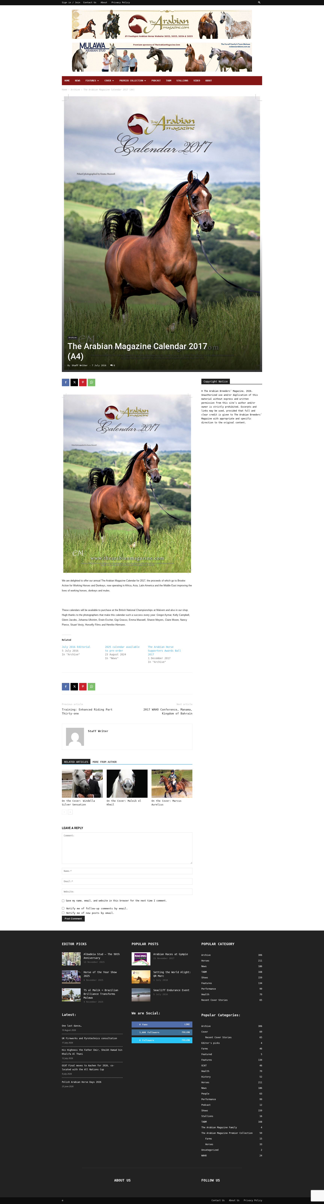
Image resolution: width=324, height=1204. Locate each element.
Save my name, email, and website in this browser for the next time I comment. (116, 900)
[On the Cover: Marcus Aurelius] (172, 784)
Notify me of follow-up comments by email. (97, 908)
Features (91, 80)
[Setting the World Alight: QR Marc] (141, 976)
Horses (205, 1082)
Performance (208, 1099)
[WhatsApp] (91, 382)
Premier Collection (131, 80)
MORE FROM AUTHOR (105, 761)
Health (205, 1071)
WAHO (204, 1155)
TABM (168, 80)
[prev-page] (64, 812)
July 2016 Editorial (76, 646)
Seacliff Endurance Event (171, 990)
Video (197, 80)
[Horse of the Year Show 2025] (71, 976)
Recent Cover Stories (218, 1037)
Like (187, 1024)
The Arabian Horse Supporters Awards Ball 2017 (164, 650)
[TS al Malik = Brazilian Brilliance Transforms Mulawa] (71, 994)
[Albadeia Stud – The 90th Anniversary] (71, 958)
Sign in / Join (71, 2)
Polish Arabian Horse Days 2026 (81, 1082)
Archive (75, 89)
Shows (204, 1110)
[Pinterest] (83, 382)
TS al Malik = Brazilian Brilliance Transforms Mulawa (101, 994)
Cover (107, 80)
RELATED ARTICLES (76, 761)
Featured (206, 1054)
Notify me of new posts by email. (90, 913)
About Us (234, 1200)
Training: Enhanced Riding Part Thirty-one (87, 711)
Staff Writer (80, 365)
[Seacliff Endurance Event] (141, 994)
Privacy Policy (121, 2)
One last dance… (72, 1025)
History (206, 1077)
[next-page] (70, 812)
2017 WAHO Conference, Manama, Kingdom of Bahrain (167, 711)
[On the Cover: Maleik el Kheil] (127, 784)
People (205, 1093)
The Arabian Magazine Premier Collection (227, 1133)
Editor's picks (210, 1043)
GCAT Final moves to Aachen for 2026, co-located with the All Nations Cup (88, 1067)
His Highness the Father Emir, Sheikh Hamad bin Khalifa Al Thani (92, 1052)
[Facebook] (65, 382)
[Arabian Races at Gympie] (141, 958)
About (104, 2)
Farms (204, 1048)
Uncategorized (209, 1150)
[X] (74, 382)
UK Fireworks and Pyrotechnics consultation (89, 1038)
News (77, 80)
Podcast (156, 80)
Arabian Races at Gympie (170, 954)
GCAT (204, 1065)
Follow (186, 1032)
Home (67, 80)
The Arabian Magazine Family (219, 1127)
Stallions (182, 80)
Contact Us (89, 2)
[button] (259, 2)
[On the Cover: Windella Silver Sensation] (82, 784)
